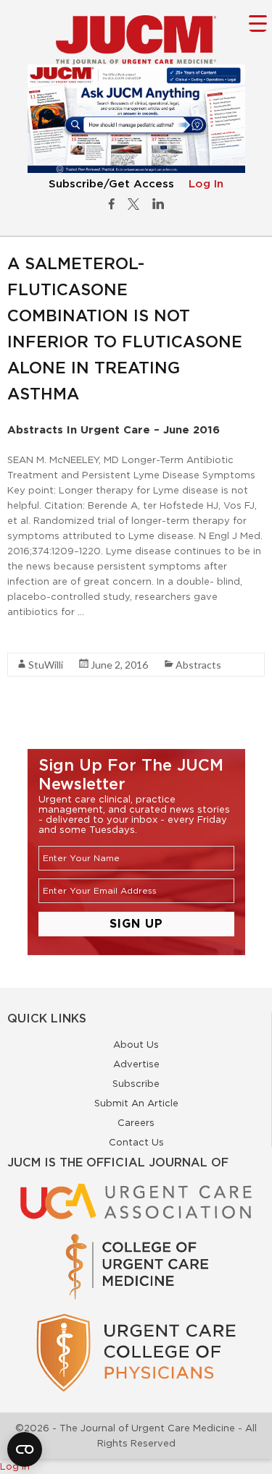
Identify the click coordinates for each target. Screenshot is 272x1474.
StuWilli (45, 664)
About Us (136, 1044)
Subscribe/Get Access (111, 184)
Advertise (136, 1064)
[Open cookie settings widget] (24, 1449)
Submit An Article (136, 1103)
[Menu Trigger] (258, 23)
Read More (33, 637)
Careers (136, 1122)
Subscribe (136, 1083)
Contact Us (136, 1142)
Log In (206, 184)
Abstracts (198, 664)
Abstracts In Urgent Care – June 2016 (113, 429)
